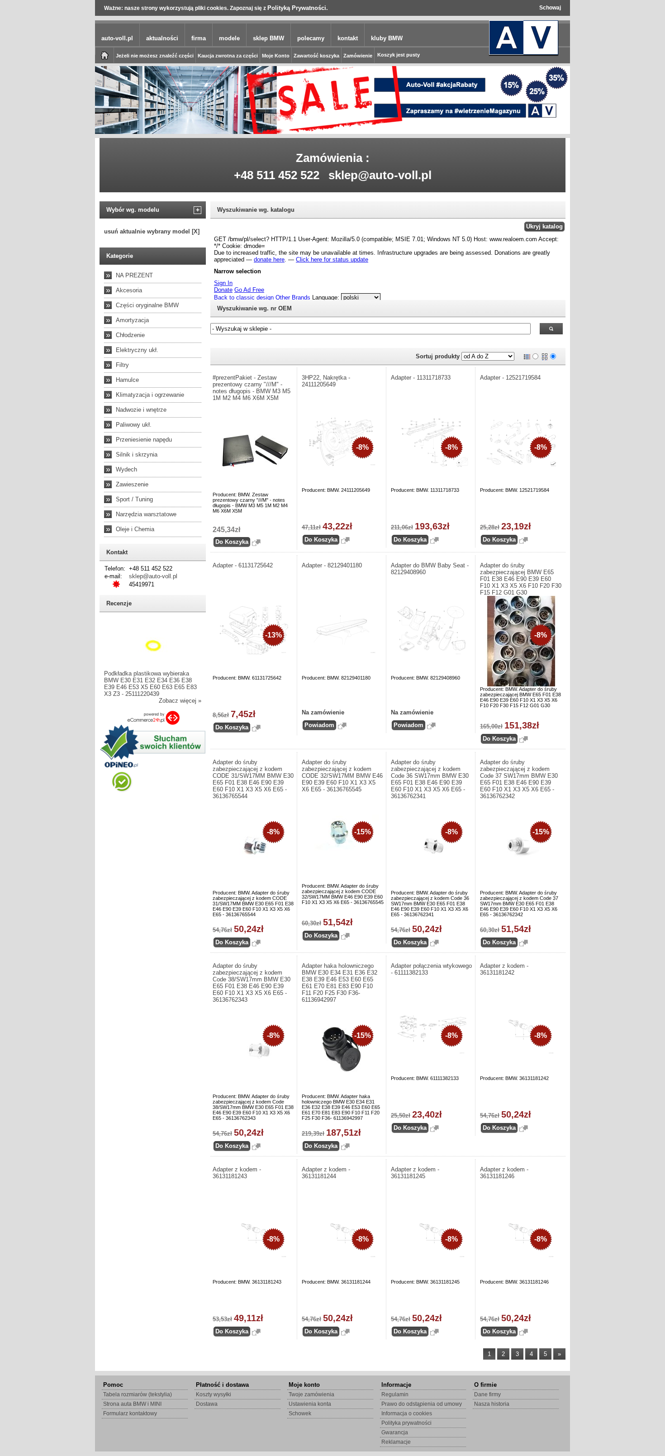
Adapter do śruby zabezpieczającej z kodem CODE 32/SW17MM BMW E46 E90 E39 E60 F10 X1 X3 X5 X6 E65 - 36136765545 (342, 776)
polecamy (310, 38)
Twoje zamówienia (311, 1394)
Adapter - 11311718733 (421, 377)
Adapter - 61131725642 (243, 565)
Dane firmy (487, 1394)
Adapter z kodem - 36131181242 (504, 969)
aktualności (162, 38)
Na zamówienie (323, 712)
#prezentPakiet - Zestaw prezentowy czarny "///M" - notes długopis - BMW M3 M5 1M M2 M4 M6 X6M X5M (251, 387)
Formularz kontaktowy (130, 1413)
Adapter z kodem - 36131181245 (415, 1173)
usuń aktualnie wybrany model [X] (152, 231)
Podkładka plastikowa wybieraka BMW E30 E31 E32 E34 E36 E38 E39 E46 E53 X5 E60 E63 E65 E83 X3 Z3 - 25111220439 (150, 683)
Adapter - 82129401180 (332, 565)
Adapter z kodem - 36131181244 (326, 1173)
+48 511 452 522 (276, 175)
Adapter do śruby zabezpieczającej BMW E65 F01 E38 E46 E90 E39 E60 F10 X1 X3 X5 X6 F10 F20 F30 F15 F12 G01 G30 (520, 579)
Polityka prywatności (406, 1423)
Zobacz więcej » (180, 700)
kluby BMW (387, 38)
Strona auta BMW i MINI (132, 1404)
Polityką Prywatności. (297, 8)
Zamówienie (357, 55)
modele (229, 38)
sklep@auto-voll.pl (380, 175)
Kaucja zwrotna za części (228, 55)
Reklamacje (396, 1442)
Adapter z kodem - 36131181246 (504, 1173)
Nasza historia (491, 1404)
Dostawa (207, 1404)
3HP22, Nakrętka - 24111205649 (326, 381)
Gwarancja (394, 1432)
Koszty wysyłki (213, 1394)
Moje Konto (276, 55)
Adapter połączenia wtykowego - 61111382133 (431, 969)
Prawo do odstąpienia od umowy (421, 1404)
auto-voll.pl (117, 38)
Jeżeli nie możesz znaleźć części (155, 55)
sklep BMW (268, 38)
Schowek (300, 1413)
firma (198, 38)
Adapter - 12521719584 (510, 377)
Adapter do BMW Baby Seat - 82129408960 (430, 569)
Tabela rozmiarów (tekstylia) (137, 1394)
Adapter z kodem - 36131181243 (237, 1173)
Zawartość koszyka (316, 55)
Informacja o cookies (406, 1413)
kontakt (347, 38)
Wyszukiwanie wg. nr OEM (254, 308)
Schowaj (550, 8)
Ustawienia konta (310, 1404)
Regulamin (394, 1394)
